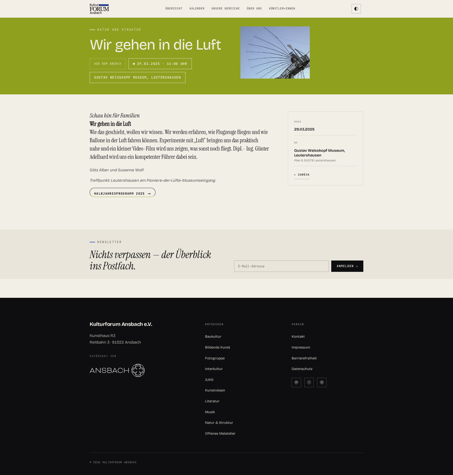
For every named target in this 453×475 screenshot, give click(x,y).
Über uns (254, 8)
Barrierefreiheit (304, 358)
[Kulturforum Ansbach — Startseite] (99, 9)
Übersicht (173, 8)
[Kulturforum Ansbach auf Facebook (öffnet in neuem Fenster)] (309, 382)
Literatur (212, 401)
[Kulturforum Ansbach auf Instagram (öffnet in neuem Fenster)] (322, 382)
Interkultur (214, 369)
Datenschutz (302, 369)
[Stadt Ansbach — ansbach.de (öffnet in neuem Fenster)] (140, 370)
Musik (210, 412)
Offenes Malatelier (220, 433)
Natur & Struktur (219, 422)
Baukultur (213, 336)
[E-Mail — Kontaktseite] (296, 382)
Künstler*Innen (282, 8)
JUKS (209, 380)
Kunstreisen (215, 390)
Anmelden (347, 266)
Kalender (197, 8)
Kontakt (298, 336)
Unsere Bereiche (225, 8)
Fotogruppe (215, 358)
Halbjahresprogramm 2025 (119, 193)
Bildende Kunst (217, 347)
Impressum (301, 347)
